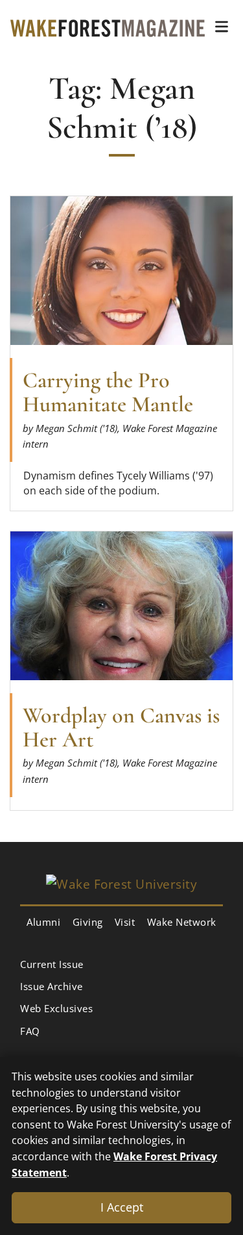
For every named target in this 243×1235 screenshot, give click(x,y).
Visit (125, 921)
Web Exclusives (56, 1008)
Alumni (43, 921)
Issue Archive (51, 986)
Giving (88, 921)
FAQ (30, 1031)
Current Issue (52, 964)
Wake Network (181, 921)
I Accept (121, 1207)
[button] (221, 26)
